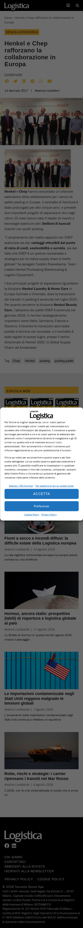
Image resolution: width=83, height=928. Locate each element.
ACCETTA (41, 494)
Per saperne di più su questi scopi (54, 485)
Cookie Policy (31, 514)
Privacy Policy (49, 514)
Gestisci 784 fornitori (21, 485)
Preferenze (41, 506)
